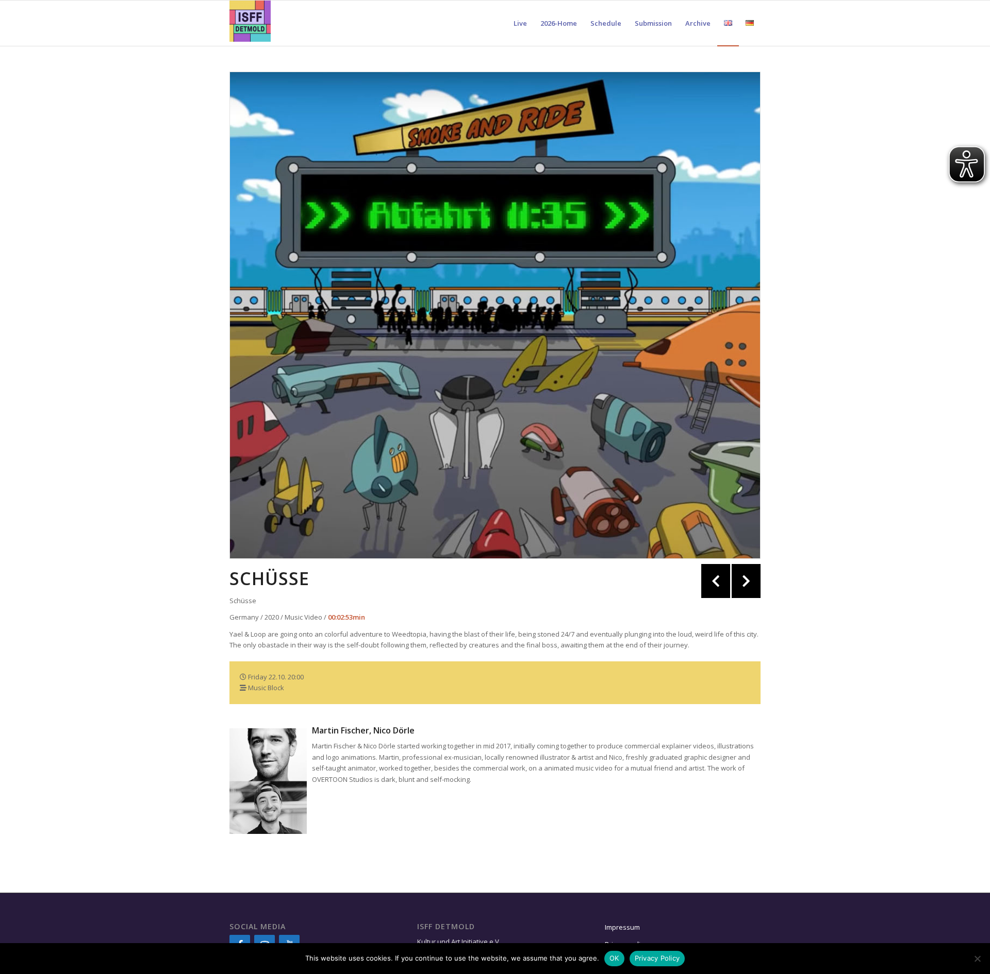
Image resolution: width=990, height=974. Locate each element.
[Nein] (977, 958)
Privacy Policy (657, 958)
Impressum (622, 927)
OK (614, 958)
